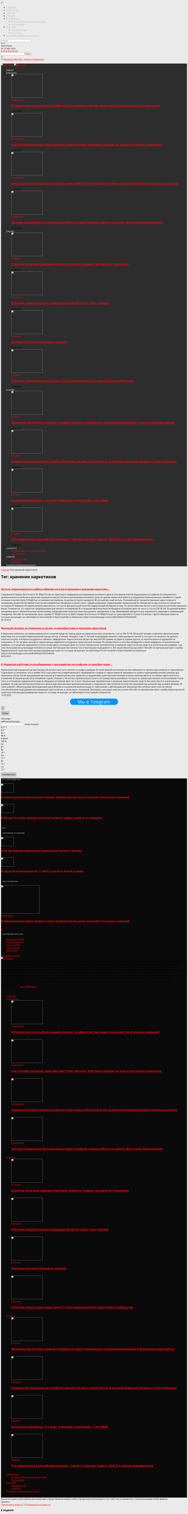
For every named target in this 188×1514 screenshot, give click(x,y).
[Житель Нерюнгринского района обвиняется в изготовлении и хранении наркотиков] (42, 583)
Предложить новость (12, 1504)
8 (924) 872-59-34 (9, 51)
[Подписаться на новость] (36, 1504)
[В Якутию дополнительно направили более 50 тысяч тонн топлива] (27, 294)
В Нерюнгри (12, 10)
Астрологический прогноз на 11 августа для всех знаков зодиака (42, 871)
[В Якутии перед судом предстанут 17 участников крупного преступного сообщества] (27, 372)
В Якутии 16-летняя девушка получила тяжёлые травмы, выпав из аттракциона (70, 264)
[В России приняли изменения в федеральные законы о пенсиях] (7, 845)
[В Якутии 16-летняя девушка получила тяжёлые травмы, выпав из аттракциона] (27, 255)
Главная (5, 569)
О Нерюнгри (12, 18)
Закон (11, 950)
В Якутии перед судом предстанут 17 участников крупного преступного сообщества (72, 381)
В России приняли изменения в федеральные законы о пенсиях (41, 850)
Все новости (15, 939)
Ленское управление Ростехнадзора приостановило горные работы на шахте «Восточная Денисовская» (87, 222)
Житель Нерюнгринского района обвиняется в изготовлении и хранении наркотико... (55, 589)
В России (10, 15)
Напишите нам (18, 30)
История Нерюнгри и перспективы (29, 21)
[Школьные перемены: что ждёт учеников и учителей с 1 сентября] (27, 491)
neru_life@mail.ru (28, 986)
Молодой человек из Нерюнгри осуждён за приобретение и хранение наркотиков (53, 628)
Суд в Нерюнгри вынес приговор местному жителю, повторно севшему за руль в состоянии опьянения (86, 144)
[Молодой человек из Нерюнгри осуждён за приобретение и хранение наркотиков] (42, 622)
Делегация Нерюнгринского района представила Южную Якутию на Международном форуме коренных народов (94, 183)
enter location (32, 724)
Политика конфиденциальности (22, 35)
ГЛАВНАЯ (11, 7)
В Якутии (10, 13)
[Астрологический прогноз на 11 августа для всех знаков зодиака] (7, 865)
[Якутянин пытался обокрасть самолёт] (27, 333)
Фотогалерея (17, 24)
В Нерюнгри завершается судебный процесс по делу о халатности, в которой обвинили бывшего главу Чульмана (94, 461)
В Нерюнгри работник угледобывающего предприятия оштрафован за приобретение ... (57, 664)
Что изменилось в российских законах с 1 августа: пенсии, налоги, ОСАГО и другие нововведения (82, 539)
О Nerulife (11, 27)
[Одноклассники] (2, 2)
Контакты (16, 32)
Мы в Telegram (94, 702)
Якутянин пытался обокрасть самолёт (39, 342)
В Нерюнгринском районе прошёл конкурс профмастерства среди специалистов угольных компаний (85, 105)
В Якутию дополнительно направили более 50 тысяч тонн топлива (60, 303)
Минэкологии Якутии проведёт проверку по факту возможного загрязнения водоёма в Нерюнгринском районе (92, 422)
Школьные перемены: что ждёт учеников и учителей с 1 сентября (59, 500)
